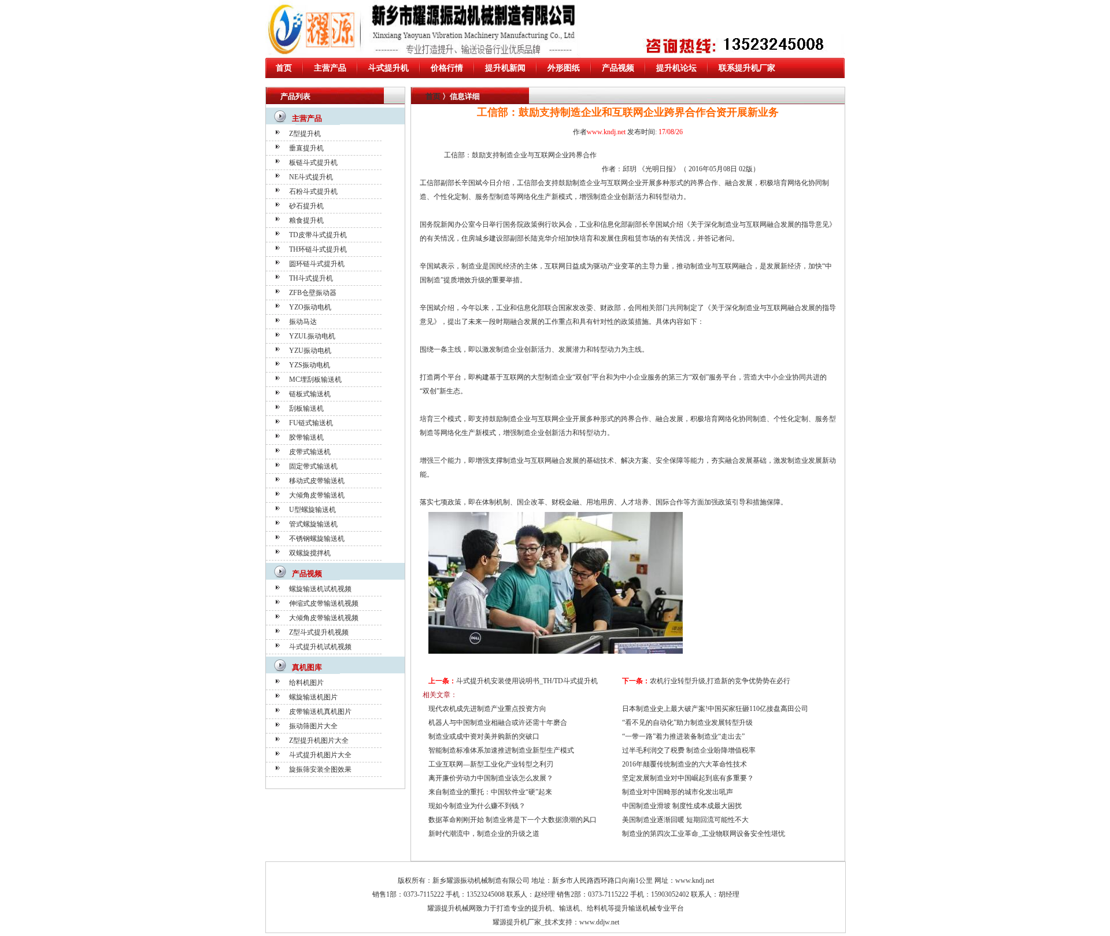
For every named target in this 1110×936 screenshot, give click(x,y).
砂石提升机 (306, 206)
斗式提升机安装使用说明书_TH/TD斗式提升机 (527, 681)
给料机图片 (306, 683)
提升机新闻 (505, 68)
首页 (284, 68)
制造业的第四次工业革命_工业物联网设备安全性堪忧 (703, 834)
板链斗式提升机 (313, 163)
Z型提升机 (305, 134)
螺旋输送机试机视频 (320, 589)
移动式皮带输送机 (317, 481)
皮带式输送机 (310, 452)
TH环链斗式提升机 (318, 249)
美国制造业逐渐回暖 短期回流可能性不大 (685, 820)
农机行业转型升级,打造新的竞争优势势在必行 (720, 681)
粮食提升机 (306, 220)
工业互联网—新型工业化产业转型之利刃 (490, 764)
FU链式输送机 (311, 423)
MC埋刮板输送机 (315, 379)
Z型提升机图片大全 (319, 740)
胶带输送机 (306, 437)
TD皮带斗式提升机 (318, 235)
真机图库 (307, 667)
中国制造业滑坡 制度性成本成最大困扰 (682, 806)
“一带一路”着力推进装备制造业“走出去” (683, 736)
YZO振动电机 (310, 307)
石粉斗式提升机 (313, 191)
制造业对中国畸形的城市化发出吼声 (677, 792)
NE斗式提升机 (311, 177)
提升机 (541, 908)
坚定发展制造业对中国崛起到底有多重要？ (688, 778)
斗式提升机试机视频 (320, 647)
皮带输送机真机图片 (320, 711)
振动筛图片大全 (313, 726)
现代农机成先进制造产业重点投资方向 (487, 709)
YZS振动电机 (309, 365)
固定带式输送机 (313, 466)
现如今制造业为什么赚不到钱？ (477, 806)
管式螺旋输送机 (313, 524)
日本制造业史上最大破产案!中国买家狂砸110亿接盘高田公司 (715, 709)
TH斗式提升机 (311, 278)
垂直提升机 (306, 148)
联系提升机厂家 (747, 68)
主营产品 (330, 68)
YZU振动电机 (310, 351)
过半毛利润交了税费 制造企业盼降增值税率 (689, 750)
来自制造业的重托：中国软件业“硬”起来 (490, 792)
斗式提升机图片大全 (320, 755)
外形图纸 (563, 68)
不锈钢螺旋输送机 (317, 539)
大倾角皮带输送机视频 (323, 618)
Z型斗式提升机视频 (319, 632)
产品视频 (618, 68)
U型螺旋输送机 (312, 510)
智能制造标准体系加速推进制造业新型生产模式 (501, 750)
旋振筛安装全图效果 (320, 769)
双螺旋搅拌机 (310, 553)
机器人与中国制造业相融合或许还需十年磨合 (497, 722)
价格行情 (447, 68)
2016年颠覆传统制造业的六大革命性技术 (684, 764)
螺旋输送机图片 (313, 697)
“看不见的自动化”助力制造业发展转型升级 (687, 722)
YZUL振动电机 (312, 336)
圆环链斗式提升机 (317, 264)
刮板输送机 (306, 408)
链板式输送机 (310, 394)
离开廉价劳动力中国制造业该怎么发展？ (490, 778)
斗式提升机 (388, 68)
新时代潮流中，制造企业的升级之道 (483, 834)
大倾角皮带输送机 (317, 495)
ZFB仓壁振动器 (312, 293)
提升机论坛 (676, 68)
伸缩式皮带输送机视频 (323, 603)
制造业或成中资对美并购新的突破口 (483, 736)
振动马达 (303, 322)
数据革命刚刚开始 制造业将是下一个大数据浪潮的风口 (512, 820)
